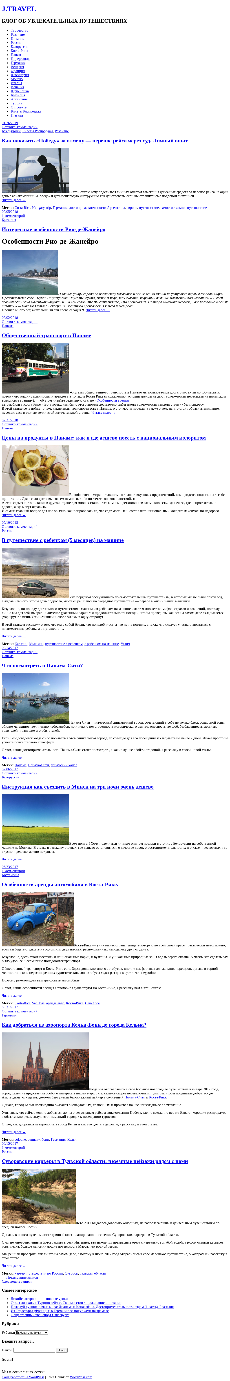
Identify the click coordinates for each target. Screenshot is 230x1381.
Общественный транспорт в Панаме (46, 335)
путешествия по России (45, 1273)
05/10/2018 (10, 522)
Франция (18, 71)
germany (34, 1139)
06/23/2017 (10, 867)
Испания (17, 87)
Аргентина (19, 99)
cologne (20, 1139)
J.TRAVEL (19, 9)
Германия (18, 63)
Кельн (72, 1139)
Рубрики (8, 1332)
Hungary (38, 208)
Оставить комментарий (20, 127)
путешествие (149, 208)
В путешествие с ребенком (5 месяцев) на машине (63, 540)
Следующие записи (19, 1281)
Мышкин (36, 644)
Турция (16, 103)
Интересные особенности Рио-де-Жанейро (53, 229)
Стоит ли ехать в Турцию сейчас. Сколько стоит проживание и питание (66, 1303)
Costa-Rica (22, 208)
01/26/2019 (10, 123)
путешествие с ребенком (64, 644)
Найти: (7, 1350)
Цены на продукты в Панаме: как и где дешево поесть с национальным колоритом (104, 438)
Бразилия (18, 95)
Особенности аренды (113, 400)
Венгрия (17, 67)
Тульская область (93, 1273)
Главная (17, 115)
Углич (125, 644)
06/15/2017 (10, 1143)
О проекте (19, 107)
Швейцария (20, 75)
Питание (17, 38)
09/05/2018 (10, 212)
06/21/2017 (10, 1007)
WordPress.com (81, 1377)
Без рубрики (11, 131)
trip (48, 208)
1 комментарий (13, 216)
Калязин (21, 644)
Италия (16, 83)
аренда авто (55, 1003)
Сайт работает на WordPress (23, 1377)
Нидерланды (20, 59)
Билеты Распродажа (26, 111)
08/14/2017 (10, 648)
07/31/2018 (10, 420)
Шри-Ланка (20, 91)
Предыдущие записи (20, 1277)
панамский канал (64, 765)
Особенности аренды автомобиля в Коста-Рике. (60, 884)
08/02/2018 (10, 318)
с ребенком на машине (101, 644)
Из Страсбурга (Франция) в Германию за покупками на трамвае (60, 1311)
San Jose (38, 1003)
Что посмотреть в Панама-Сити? (42, 665)
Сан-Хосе (92, 1003)
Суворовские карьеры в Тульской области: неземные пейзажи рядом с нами (95, 1161)
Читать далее (14, 200)
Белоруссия (19, 47)
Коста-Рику (157, 1097)
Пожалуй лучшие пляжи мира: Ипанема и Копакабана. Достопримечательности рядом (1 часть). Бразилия (92, 1307)
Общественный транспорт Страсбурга (40, 1315)
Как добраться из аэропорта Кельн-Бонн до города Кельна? (74, 1025)
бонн (45, 1139)
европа (132, 208)
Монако (17, 79)
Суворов (71, 1273)
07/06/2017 (10, 769)
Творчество (19, 30)
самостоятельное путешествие (184, 208)
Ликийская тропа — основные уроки (39, 1299)
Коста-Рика (19, 51)
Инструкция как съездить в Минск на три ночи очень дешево (78, 787)
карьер (20, 1273)
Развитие (18, 34)
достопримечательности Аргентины (97, 208)
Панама (16, 55)
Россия (16, 42)
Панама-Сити (38, 765)
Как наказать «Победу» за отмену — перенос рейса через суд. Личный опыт (95, 141)
